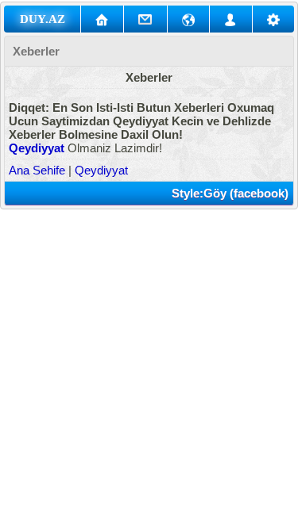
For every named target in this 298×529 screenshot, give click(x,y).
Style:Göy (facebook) (230, 193)
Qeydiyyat (36, 148)
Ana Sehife (37, 170)
